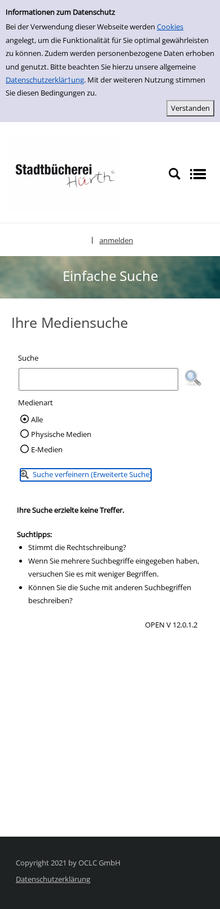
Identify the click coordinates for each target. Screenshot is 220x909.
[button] (193, 378)
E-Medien (47, 449)
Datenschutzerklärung (53, 879)
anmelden (116, 240)
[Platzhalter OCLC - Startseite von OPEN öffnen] (64, 173)
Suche (28, 358)
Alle (37, 419)
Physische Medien (61, 434)
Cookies (170, 26)
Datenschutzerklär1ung (45, 80)
